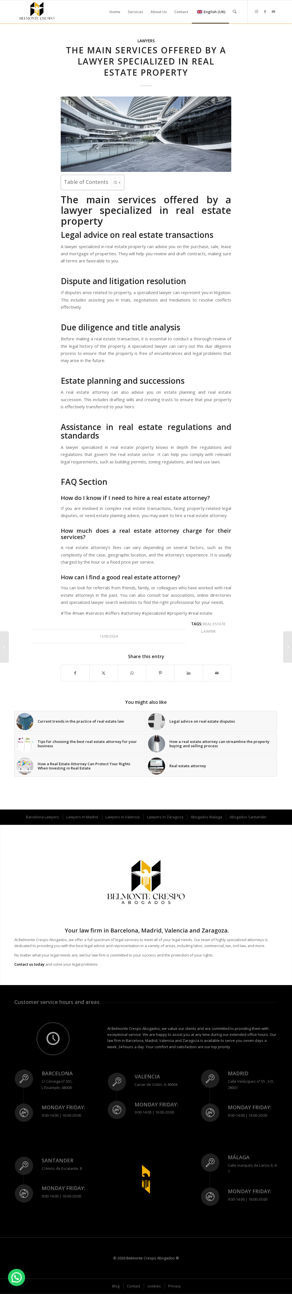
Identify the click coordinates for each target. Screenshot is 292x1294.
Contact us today (29, 964)
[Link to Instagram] (256, 11)
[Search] (234, 11)
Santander (57, 1160)
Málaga (239, 1157)
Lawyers (146, 40)
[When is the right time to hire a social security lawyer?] (287, 647)
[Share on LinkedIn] (188, 673)
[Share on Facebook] (75, 673)
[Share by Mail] (217, 673)
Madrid (238, 1073)
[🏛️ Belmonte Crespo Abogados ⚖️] (37, 11)
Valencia (147, 1076)
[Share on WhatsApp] (132, 673)
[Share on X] (103, 673)
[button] (16, 1277)
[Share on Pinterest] (160, 673)
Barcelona (57, 1073)
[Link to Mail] (273, 11)
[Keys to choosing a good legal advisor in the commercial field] (4, 647)
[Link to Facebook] (265, 11)
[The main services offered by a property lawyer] (146, 134)
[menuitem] (115, 11)
